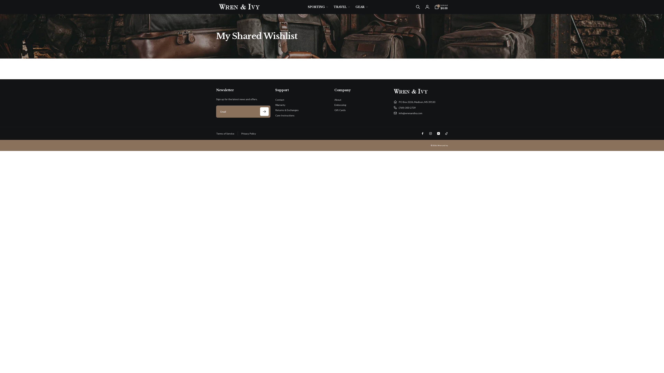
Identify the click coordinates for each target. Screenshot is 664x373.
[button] (317, 7)
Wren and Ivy (442, 145)
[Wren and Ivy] (411, 93)
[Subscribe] (264, 111)
